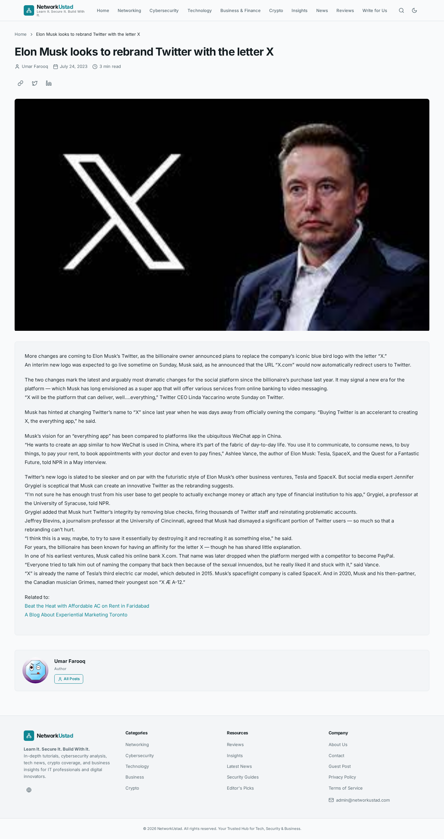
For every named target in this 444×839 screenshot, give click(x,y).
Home (103, 10)
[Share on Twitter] (35, 83)
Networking (129, 10)
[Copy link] (20, 83)
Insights (299, 10)
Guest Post (340, 766)
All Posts (72, 679)
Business (134, 777)
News (322, 10)
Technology (200, 10)
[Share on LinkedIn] (49, 83)
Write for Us (374, 10)
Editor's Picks (240, 788)
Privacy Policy (342, 777)
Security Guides (243, 777)
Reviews (345, 10)
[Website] (29, 790)
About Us (338, 744)
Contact (336, 755)
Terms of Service (346, 788)
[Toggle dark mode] (414, 10)
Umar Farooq (69, 661)
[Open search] (401, 10)
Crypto (276, 10)
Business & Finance (240, 10)
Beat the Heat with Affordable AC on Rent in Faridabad (87, 606)
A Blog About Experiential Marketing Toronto (76, 615)
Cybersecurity (164, 10)
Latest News (239, 766)
